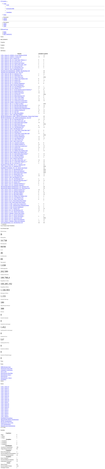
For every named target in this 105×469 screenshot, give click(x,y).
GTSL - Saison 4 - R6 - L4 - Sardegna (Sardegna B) (12, 191)
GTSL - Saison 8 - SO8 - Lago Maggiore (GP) (11, 177)
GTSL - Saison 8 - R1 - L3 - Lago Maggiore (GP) (12, 175)
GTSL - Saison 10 (5, 386)
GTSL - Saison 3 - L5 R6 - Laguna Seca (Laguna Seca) (13, 203)
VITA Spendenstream (6, 424)
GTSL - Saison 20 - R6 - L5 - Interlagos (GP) (11, 74)
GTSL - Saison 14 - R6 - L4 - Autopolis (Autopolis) (12, 142)
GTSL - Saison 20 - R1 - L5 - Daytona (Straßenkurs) (13, 83)
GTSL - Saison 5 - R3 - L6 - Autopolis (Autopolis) (12, 185)
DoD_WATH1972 (7, 34)
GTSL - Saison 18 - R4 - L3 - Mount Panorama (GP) (13, 96)
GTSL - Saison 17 (5, 397)
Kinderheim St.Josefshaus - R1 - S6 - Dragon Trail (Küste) (14, 167)
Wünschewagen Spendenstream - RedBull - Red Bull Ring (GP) (15, 70)
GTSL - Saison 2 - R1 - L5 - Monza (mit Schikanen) (12, 219)
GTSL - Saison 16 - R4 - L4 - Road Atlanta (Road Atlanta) (14, 122)
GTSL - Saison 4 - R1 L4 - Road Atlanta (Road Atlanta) (13, 200)
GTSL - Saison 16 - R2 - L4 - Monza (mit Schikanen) (13, 125)
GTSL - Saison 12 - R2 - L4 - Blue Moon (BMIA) (12, 155)
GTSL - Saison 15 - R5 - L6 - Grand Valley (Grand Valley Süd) (15, 130)
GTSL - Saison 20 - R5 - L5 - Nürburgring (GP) (12, 75)
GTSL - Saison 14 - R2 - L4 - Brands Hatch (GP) (12, 149)
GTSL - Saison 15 (5, 394)
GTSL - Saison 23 (5, 407)
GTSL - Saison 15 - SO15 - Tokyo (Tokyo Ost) (11, 141)
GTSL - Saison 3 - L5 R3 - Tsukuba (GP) (10, 208)
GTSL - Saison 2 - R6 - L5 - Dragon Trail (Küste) (12, 214)
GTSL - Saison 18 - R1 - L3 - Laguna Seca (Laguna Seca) (14, 100)
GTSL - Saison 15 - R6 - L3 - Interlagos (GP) (11, 131)
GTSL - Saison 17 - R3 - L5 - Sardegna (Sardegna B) (13, 110)
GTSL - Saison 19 (5, 400)
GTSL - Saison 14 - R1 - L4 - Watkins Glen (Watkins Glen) (14, 150)
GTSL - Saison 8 (4, 416)
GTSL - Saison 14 (5, 393)
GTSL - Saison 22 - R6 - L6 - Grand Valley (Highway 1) (13, 60)
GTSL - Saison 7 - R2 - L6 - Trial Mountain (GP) (12, 178)
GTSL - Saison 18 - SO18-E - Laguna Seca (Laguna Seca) (14, 102)
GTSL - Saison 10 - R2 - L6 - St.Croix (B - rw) (11, 163)
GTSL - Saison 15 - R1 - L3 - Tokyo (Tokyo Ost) (12, 139)
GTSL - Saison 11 (5, 388)
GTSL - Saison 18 (5, 399)
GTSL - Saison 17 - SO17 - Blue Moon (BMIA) (12, 114)
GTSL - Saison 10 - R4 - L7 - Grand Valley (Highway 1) (13, 161)
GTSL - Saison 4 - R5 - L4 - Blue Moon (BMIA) (12, 194)
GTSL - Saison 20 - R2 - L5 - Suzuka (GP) (10, 80)
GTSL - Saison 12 (5, 389)
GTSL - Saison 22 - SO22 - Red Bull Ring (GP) (12, 69)
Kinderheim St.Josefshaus (6, 418)
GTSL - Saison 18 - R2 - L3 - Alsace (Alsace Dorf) (12, 99)
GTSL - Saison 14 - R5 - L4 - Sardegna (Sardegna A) (13, 144)
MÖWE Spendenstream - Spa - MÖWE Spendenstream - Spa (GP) (16, 117)
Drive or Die (3, 371)
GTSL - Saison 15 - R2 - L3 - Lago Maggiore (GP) (12, 138)
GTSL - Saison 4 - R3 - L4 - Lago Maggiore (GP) (12, 197)
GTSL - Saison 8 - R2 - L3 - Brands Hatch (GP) (12, 174)
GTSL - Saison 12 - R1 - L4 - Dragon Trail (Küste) (12, 157)
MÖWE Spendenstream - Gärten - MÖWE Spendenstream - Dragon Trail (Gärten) (19, 116)
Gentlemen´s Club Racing (6, 370)
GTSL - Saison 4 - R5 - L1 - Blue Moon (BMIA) (12, 193)
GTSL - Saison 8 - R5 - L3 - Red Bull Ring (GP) (12, 169)
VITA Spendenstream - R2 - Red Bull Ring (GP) (12, 222)
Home (4, 31)
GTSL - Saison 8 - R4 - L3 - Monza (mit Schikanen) (12, 171)
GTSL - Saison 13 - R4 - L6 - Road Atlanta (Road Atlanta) (14, 153)
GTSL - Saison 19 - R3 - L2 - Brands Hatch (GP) (12, 91)
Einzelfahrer (3, 379)
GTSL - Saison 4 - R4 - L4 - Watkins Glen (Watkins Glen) (14, 196)
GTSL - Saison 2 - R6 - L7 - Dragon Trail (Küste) (12, 216)
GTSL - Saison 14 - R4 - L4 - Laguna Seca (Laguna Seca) (14, 146)
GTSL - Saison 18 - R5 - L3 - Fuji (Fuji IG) (10, 94)
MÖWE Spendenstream (6, 421)
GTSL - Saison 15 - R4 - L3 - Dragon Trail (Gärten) (12, 135)
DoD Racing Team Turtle (6, 368)
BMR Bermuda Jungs (6, 367)
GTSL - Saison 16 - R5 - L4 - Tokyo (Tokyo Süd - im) (13, 121)
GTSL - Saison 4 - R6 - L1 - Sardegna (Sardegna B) (12, 189)
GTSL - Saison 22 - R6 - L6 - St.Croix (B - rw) (11, 61)
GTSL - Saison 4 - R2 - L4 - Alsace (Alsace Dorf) (12, 199)
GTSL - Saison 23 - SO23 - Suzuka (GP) (10, 58)
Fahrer (4, 33)
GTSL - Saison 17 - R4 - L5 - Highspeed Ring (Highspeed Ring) (15, 108)
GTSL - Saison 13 (5, 391)
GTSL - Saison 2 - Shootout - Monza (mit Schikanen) (13, 221)
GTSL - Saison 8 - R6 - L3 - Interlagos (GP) (11, 166)
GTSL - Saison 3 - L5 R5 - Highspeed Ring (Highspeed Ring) (15, 205)
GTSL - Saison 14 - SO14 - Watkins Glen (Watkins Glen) (14, 152)
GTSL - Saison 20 (5, 404)
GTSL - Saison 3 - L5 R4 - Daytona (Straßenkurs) (12, 207)
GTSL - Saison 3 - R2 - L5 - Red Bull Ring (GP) (12, 210)
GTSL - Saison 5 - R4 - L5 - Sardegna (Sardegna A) (12, 183)
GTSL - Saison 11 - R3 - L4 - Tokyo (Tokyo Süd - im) (13, 160)
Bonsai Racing (4, 376)
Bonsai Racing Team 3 (6, 374)
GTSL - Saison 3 (4, 408)
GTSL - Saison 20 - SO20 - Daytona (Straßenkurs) (12, 85)
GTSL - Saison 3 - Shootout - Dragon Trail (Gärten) (12, 213)
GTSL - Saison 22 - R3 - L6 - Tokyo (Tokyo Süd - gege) (13, 64)
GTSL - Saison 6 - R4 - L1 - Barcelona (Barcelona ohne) (13, 180)
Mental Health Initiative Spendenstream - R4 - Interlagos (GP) (15, 186)
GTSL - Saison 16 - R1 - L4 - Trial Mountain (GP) (12, 127)
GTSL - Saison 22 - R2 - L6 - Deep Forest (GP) (11, 66)
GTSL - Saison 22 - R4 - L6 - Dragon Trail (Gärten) (12, 63)
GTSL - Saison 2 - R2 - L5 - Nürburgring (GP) (11, 218)
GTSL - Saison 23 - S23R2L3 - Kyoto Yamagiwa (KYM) (14, 55)
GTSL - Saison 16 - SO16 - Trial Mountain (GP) (12, 128)
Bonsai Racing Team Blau (7, 373)
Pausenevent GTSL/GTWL (7, 422)
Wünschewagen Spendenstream (8, 425)
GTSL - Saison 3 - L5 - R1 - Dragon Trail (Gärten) (12, 211)
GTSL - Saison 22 (5, 405)
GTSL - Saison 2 (4, 402)
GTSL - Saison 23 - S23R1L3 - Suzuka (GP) (11, 56)
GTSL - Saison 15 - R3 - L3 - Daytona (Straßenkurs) (13, 136)
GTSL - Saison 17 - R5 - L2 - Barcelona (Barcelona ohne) (14, 105)
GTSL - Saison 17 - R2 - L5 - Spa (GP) (10, 111)
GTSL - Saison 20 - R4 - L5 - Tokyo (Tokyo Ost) (12, 77)
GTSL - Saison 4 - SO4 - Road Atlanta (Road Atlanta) (13, 202)
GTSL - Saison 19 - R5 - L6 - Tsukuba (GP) (11, 88)
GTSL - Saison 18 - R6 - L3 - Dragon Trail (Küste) (12, 92)
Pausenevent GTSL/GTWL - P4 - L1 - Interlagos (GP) (13, 164)
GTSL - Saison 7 (4, 415)
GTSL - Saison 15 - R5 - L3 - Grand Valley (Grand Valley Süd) (15, 133)
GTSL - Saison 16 (5, 396)
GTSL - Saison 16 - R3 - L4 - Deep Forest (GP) (11, 124)
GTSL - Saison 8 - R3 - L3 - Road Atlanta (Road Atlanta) (14, 172)
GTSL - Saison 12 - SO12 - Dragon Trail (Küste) (12, 158)
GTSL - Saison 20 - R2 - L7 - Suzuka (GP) (10, 81)
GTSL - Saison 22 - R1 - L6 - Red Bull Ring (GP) (12, 67)
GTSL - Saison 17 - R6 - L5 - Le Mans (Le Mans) (12, 103)
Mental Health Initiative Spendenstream (10, 419)
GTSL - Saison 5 (4, 411)
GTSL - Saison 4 (4, 410)
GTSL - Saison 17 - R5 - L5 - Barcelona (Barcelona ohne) (14, 106)
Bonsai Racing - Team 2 (6, 378)
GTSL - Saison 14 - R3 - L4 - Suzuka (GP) (10, 147)
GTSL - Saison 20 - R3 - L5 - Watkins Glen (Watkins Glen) (14, 78)
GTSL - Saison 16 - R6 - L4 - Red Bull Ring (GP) (12, 119)
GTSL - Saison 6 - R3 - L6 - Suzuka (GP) (10, 182)
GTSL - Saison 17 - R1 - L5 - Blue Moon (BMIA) (12, 113)
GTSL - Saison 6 (4, 413)
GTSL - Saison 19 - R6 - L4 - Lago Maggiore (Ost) (12, 86)
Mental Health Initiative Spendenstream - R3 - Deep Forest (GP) (15, 188)
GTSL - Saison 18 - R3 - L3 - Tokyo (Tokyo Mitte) (12, 97)
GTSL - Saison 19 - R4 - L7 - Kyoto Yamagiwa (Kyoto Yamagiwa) (16, 89)
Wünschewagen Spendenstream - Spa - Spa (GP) (12, 72)
